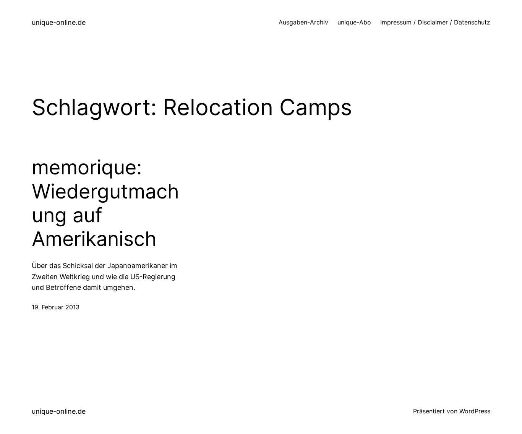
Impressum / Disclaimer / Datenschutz (435, 22)
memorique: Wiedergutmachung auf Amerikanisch (105, 203)
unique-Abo (354, 22)
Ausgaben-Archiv (303, 22)
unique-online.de (59, 22)
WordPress (474, 411)
